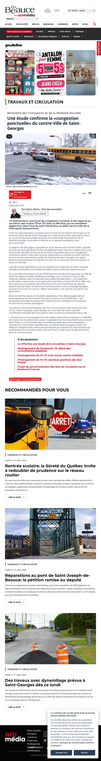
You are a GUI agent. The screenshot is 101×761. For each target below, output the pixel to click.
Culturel (65, 36)
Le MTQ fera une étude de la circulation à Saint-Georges (51, 343)
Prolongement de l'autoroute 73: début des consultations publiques (43, 349)
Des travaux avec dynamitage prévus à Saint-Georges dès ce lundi (45, 682)
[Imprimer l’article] (90, 193)
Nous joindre (34, 730)
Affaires (51, 31)
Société (39, 31)
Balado (77, 36)
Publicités (32, 740)
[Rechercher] (94, 24)
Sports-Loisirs (13, 36)
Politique (79, 31)
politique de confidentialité (72, 743)
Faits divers (65, 31)
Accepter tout (61, 753)
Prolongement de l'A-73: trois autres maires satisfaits (50, 355)
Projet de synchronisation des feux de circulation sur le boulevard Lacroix (51, 368)
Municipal (28, 36)
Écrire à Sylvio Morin (35, 214)
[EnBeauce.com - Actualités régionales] (20, 11)
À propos (31, 733)
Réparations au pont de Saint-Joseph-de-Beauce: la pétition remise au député (47, 577)
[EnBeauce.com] (15, 740)
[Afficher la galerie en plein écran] (93, 136)
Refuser (84, 753)
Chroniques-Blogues (47, 36)
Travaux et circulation (35, 102)
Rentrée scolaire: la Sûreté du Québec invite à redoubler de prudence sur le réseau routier (50, 470)
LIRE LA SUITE (14, 497)
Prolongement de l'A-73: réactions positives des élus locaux (49, 361)
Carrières (32, 737)
